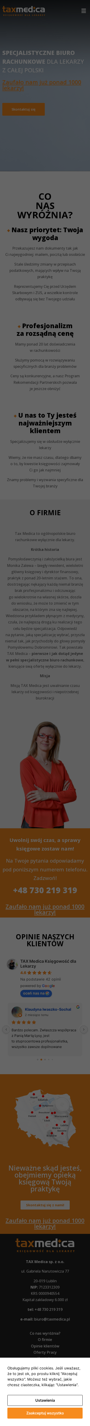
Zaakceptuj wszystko (45, 1413)
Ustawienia (45, 1400)
